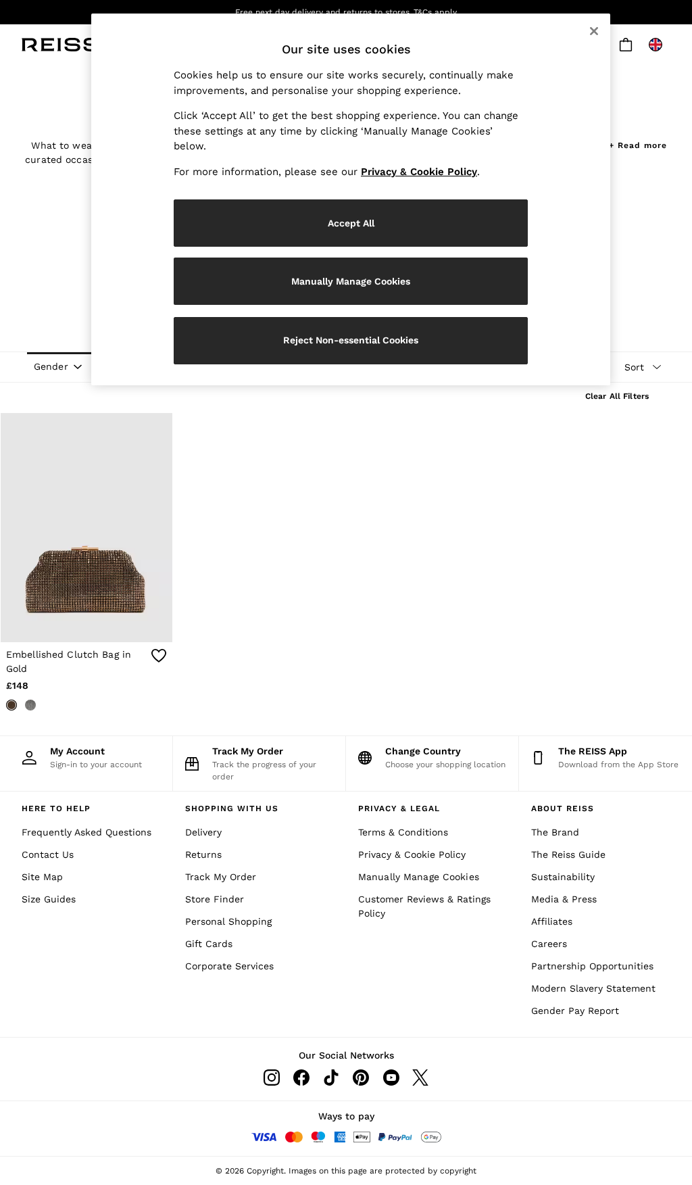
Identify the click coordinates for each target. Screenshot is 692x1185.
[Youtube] (390, 1077)
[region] (350, 199)
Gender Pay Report (575, 1010)
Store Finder (214, 899)
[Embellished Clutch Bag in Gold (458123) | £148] (86, 527)
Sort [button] (634, 367)
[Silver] (30, 705)
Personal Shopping (228, 921)
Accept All (351, 223)
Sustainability (563, 876)
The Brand (555, 832)
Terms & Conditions (403, 832)
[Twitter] (420, 1077)
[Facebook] (301, 1077)
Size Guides (49, 899)
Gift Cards (208, 943)
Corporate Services (229, 966)
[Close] (594, 31)
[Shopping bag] (626, 44)
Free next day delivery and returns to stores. (323, 12)
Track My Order (220, 876)
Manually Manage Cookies (418, 876)
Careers (549, 943)
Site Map (42, 876)
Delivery (203, 832)
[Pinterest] (361, 1077)
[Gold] (11, 705)
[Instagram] (272, 1077)
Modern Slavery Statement (593, 988)
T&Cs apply (435, 12)
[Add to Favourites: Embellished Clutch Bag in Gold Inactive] (159, 656)
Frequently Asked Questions (86, 832)
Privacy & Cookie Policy (412, 854)
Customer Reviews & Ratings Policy (424, 906)
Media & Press (564, 899)
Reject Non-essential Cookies (350, 340)
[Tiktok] (331, 1077)
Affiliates (551, 921)
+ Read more (638, 144)
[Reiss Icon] (60, 44)
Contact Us (48, 854)
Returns (203, 854)
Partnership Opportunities (592, 966)
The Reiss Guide (568, 854)
